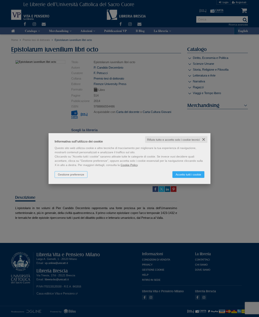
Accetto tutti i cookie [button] (188, 174)
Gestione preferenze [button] (71, 174)
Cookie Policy (129, 164)
